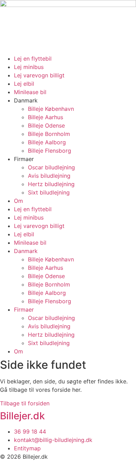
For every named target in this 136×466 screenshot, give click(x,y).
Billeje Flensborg (49, 150)
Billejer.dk (22, 416)
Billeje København (51, 108)
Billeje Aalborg (47, 142)
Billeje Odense (46, 125)
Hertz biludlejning (51, 184)
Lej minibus (29, 66)
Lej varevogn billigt (39, 75)
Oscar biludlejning (51, 167)
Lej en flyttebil (33, 58)
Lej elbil (24, 83)
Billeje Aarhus (45, 117)
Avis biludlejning (49, 175)
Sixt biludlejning (49, 192)
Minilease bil (30, 92)
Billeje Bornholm (49, 133)
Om (18, 200)
